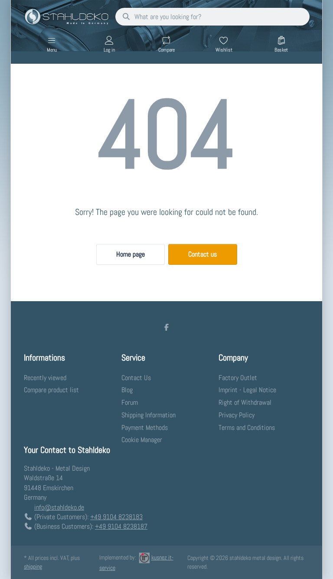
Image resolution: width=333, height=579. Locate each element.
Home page (130, 254)
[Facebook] (166, 327)
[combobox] (212, 16)
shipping (33, 566)
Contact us (202, 254)
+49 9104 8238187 (121, 526)
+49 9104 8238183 (116, 516)
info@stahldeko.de (59, 507)
